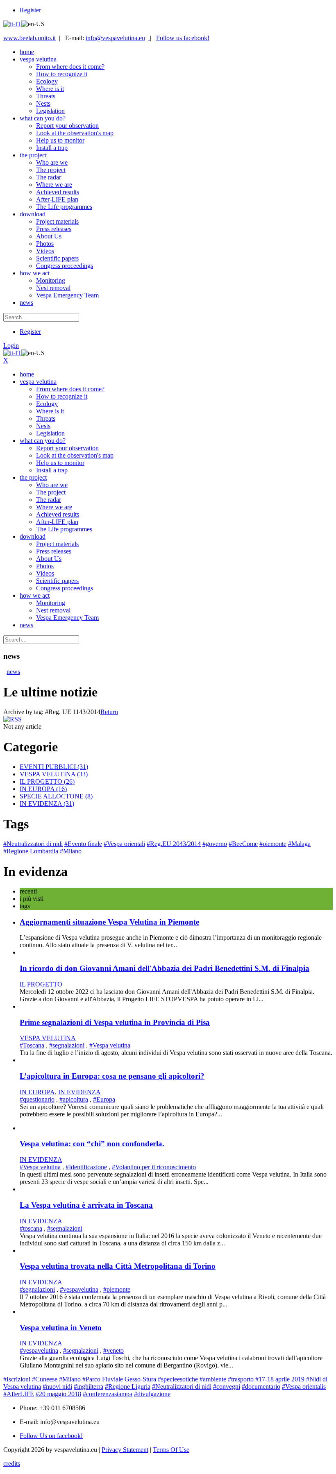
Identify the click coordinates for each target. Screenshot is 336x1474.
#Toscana (32, 1045)
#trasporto (241, 1379)
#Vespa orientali (124, 843)
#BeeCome (243, 843)
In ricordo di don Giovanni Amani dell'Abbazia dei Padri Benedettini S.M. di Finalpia (164, 968)
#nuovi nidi (57, 1386)
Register (30, 10)
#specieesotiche (178, 1379)
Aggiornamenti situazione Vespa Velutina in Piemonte (109, 922)
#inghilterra (88, 1386)
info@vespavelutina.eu (115, 37)
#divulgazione (152, 1393)
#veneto (113, 1350)
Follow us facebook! (182, 37)
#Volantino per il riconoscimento (154, 1166)
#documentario (261, 1386)
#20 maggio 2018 (58, 1393)
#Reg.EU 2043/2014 (174, 843)
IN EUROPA (43, 788)
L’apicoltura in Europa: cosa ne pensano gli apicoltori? (112, 1076)
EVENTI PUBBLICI (54, 766)
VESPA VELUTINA (54, 774)
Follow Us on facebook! (51, 1435)
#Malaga (299, 843)
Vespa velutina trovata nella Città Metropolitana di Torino (118, 1266)
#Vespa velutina (109, 1045)
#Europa (104, 1099)
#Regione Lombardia (30, 851)
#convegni (226, 1386)
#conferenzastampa (107, 1393)
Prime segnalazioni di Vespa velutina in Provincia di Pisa (115, 1022)
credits (11, 1463)
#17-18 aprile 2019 (279, 1379)
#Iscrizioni (16, 1379)
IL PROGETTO (47, 781)
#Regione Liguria (127, 1386)
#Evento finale (83, 843)
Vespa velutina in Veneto (61, 1327)
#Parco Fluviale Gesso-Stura (119, 1379)
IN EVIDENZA (47, 803)
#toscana (31, 1228)
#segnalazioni (66, 1045)
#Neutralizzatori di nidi (33, 843)
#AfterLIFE (18, 1393)
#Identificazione (86, 1166)
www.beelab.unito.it (29, 37)
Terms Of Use (171, 1449)
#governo (214, 843)
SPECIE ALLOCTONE (56, 796)
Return (109, 711)
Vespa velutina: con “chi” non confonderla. (92, 1143)
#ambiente (213, 1379)
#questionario (37, 1099)
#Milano (71, 851)
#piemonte (272, 843)
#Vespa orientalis (304, 1386)
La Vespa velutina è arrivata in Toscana (86, 1205)
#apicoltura (73, 1099)
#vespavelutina (79, 1289)
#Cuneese (44, 1379)
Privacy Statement (125, 1449)
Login (11, 345)
